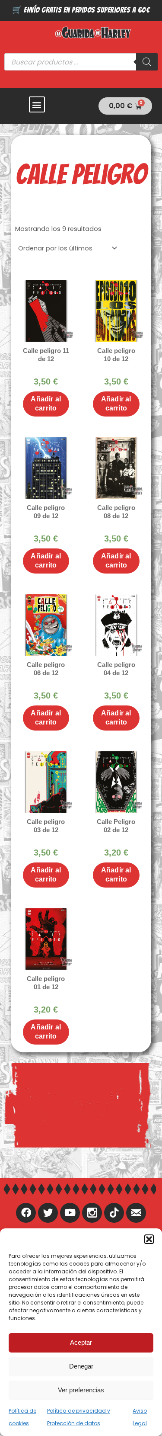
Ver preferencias (81, 1390)
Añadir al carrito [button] (46, 403)
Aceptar (81, 1342)
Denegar (81, 1366)
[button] (149, 1239)
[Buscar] (147, 62)
